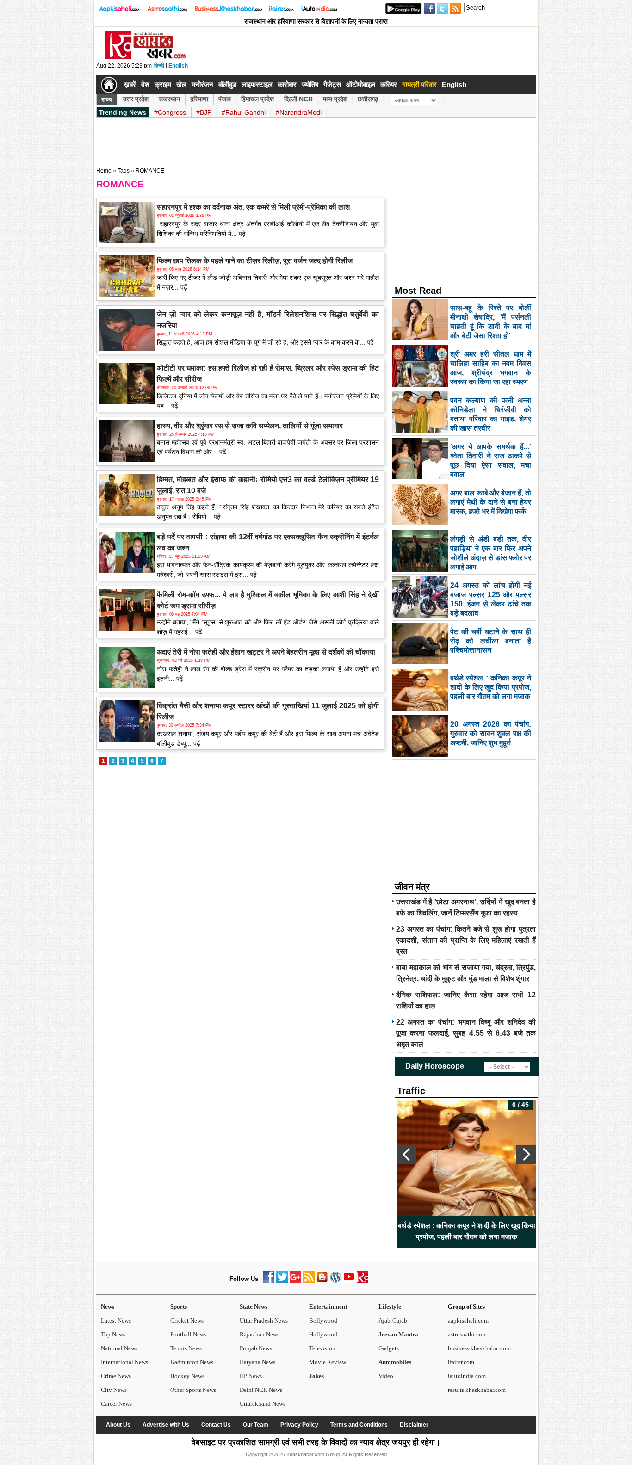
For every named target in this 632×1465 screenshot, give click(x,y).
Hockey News (187, 1375)
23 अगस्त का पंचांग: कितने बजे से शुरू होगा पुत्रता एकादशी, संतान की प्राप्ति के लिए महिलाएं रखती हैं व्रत (466, 940)
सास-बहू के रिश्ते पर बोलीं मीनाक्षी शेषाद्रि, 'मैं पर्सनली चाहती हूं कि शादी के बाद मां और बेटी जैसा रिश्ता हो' (466, 1231)
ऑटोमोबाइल (360, 84)
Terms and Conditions (359, 1425)
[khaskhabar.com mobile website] (362, 1280)
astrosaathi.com (467, 1334)
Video (385, 1375)
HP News (251, 1375)
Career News (116, 1403)
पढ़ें (241, 233)
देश (145, 84)
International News (124, 1362)
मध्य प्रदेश (335, 99)
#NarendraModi (299, 112)
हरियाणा (199, 99)
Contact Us (216, 1425)
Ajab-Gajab (392, 1320)
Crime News (116, 1375)
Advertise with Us (166, 1425)
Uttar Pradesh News (264, 1320)
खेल (181, 84)
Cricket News (187, 1320)
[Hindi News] (144, 57)
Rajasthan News (259, 1334)
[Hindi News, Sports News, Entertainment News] (109, 84)
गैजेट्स (332, 84)
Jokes (316, 1375)
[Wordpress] (335, 1280)
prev (406, 1154)
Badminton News (191, 1362)
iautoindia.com (467, 1375)
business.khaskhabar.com (479, 1348)
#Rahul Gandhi (244, 112)
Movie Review (327, 1362)
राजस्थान (169, 99)
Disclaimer (414, 1425)
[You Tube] (349, 1280)
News (107, 1306)
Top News (113, 1334)
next (526, 1154)
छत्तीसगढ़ (368, 99)
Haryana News (257, 1362)
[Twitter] (282, 1280)
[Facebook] (268, 1280)
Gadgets (388, 1348)
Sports (178, 1306)
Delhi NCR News (261, 1389)
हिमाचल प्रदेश (257, 99)
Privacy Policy (299, 1425)
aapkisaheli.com (468, 1320)
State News (253, 1306)
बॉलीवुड (227, 84)
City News (114, 1389)
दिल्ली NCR (298, 99)
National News (119, 1348)
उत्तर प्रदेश (136, 99)
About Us (118, 1425)
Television (322, 1348)
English (178, 65)
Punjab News (256, 1348)
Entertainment (328, 1306)
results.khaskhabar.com (477, 1389)
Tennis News (186, 1348)
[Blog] (322, 1280)
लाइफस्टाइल (257, 84)
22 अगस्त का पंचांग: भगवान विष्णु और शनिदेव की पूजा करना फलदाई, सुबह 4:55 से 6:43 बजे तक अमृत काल (466, 1033)
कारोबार (287, 84)
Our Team (255, 1425)
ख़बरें (130, 84)
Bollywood (323, 1320)
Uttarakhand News (262, 1403)
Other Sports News (193, 1389)
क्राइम (163, 84)
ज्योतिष (310, 84)
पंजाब (224, 99)
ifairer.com (461, 1362)
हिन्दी (159, 65)
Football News (188, 1334)
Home (104, 170)
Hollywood (323, 1334)
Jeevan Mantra (398, 1334)
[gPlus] (295, 1280)
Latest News (116, 1320)
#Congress (170, 112)
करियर (388, 84)
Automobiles (394, 1362)
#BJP (203, 112)
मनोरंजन (202, 84)
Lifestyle (389, 1306)
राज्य (106, 99)
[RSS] (309, 1280)
